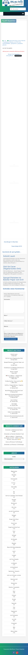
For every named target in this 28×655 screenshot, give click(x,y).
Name (6, 315)
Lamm (14, 551)
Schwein (14, 595)
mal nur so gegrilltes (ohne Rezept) (14, 495)
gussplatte (20, 43)
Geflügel (14, 535)
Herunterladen (18, 55)
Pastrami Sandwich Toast (17, 434)
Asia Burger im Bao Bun (11, 242)
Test (14, 607)
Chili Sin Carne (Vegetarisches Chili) (12, 268)
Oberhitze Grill (14, 579)
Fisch (19, 40)
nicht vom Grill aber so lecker (14, 575)
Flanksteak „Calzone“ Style (14, 408)
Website (6, 326)
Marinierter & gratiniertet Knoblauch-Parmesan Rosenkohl (14, 395)
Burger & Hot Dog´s (13, 40)
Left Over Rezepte (14, 559)
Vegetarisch (14, 611)
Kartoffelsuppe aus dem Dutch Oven (14, 390)
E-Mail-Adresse (8, 320)
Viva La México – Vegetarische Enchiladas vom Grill (14, 376)
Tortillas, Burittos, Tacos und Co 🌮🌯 (14, 381)
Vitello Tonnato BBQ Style (14, 412)
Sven (7, 442)
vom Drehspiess (14, 615)
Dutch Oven (14, 523)
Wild (14, 627)
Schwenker (8, 430)
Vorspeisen (14, 623)
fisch (19, 42)
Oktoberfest (14, 583)
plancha (4, 45)
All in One (14, 507)
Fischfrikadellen (9, 21)
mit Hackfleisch (14, 567)
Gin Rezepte (14, 539)
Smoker (14, 599)
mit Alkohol (14, 563)
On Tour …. (14, 482)
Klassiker (14, 543)
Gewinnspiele (14, 478)
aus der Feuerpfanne (14, 511)
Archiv (14, 456)
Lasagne (14, 555)
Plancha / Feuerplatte (14, 587)
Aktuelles (14, 474)
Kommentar (7, 299)
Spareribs (14, 603)
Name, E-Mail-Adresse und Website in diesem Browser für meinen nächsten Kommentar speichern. (13, 335)
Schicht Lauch (9, 256)
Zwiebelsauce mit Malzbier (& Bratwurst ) (14, 367)
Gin (14, 491)
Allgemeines (14, 471)
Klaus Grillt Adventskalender (14, 547)
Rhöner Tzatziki (14, 371)
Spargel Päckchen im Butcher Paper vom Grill (13, 279)
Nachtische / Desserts (14, 571)
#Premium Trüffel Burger (16, 442)
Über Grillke (14, 486)
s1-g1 (5, 40)
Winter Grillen (14, 631)
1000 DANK (14, 404)
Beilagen (14, 515)
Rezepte (11, 42)
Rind (14, 591)
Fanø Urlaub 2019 (17, 246)
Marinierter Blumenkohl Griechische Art (14, 416)
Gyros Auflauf (14, 400)
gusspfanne (14, 43)
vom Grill (16, 42)
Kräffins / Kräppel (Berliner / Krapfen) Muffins (14, 386)
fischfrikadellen (6, 43)
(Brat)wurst (14, 503)
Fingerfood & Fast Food (14, 527)
